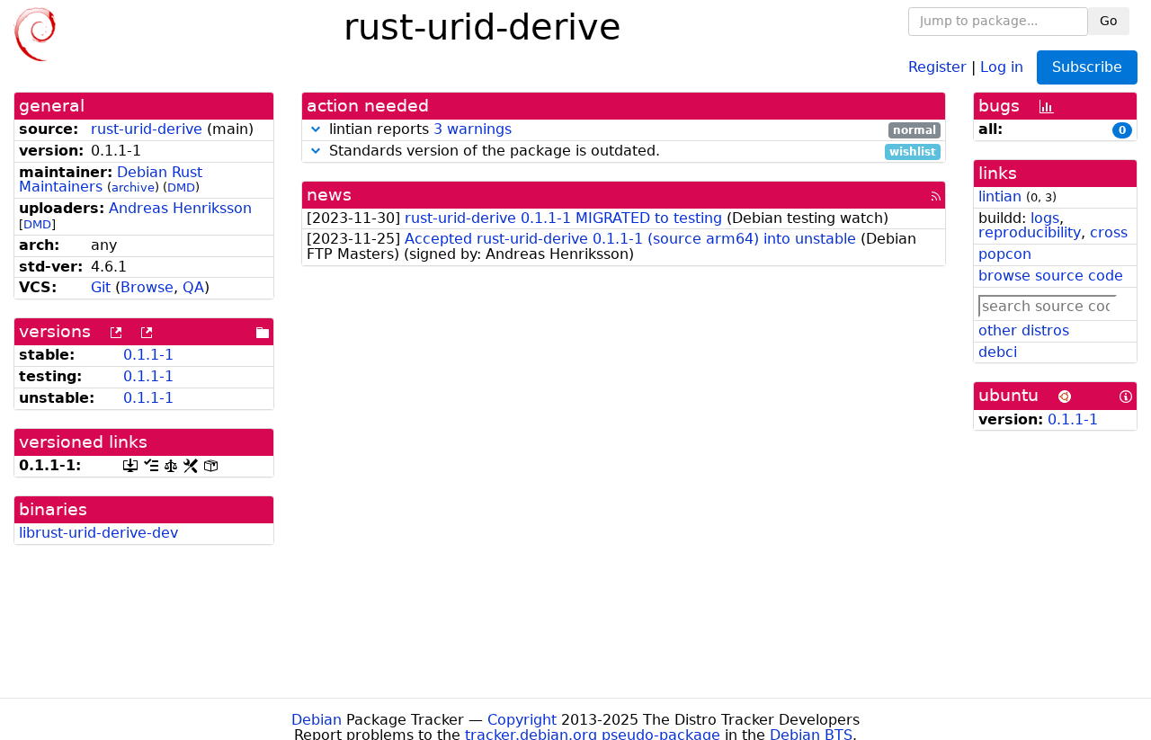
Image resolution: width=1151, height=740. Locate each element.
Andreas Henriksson (180, 208)
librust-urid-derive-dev (98, 532)
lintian (1000, 196)
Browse (147, 287)
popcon (1004, 254)
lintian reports (630, 130)
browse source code (1050, 275)
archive (133, 187)
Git (101, 287)
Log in (1001, 66)
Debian (316, 719)
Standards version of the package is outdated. (630, 151)
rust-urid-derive (146, 129)
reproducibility (1029, 232)
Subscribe (1087, 67)
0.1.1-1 (148, 354)
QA (193, 287)
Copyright (522, 719)
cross (1109, 232)
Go (1109, 20)
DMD (181, 187)
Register (937, 66)
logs (1045, 218)
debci (997, 352)
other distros (1023, 330)
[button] (315, 129)
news (329, 194)
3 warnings (472, 129)
